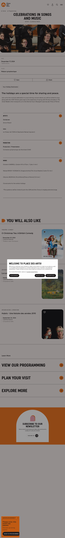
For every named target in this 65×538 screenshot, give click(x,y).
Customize (14, 275)
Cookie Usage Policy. (32, 271)
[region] (32, 269)
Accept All (51, 275)
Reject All (40, 275)
